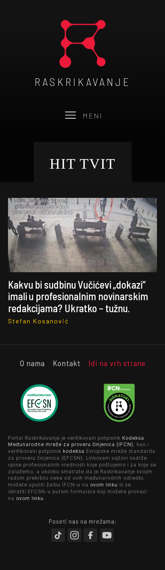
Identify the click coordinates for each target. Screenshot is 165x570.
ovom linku (104, 485)
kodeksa (74, 451)
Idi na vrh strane (117, 363)
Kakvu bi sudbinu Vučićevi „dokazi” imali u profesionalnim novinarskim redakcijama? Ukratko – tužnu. (78, 296)
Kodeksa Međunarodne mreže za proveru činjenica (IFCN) (76, 441)
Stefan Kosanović (38, 321)
